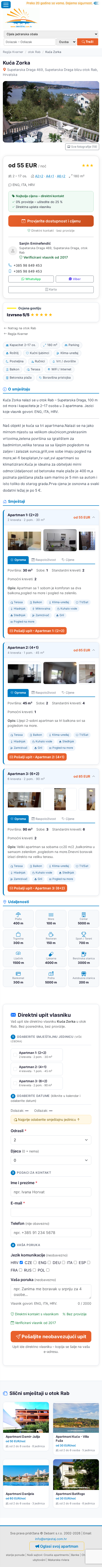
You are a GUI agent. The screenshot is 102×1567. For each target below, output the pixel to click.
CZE (29, 1262)
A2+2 (39, 176)
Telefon (30, 1223)
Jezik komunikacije (39, 1255)
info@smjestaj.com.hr (51, 1539)
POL (42, 1270)
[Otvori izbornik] (6, 4)
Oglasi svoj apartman (59, 1546)
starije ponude (15, 1555)
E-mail (18, 1203)
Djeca (25, 1151)
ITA (70, 1262)
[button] (51, 312)
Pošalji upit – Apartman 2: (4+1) (39, 757)
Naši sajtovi (34, 1555)
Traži (89, 41)
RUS (28, 1270)
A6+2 (61, 176)
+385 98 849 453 (28, 265)
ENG (43, 1262)
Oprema (20, 560)
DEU (57, 1262)
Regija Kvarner (13, 52)
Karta (53, 289)
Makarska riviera (58, 1560)
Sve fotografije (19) (84, 146)
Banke (75, 1555)
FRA (15, 1270)
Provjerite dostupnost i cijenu (54, 221)
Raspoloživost (46, 560)
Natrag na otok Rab (22, 328)
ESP (83, 1262)
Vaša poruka (33, 1279)
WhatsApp (33, 279)
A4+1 (50, 176)
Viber (77, 279)
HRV (15, 1262)
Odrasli (19, 1130)
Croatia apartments (56, 1555)
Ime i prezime (24, 1182)
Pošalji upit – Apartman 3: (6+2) (39, 888)
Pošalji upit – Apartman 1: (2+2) (39, 631)
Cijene (70, 560)
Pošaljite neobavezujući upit (54, 1336)
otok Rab (34, 52)
